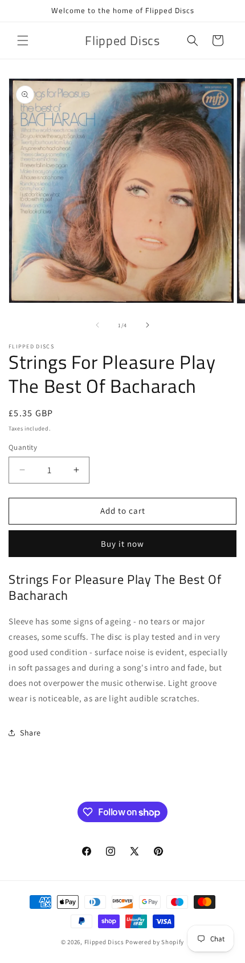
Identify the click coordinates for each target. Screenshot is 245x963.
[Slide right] (147, 325)
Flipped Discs (104, 942)
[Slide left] (97, 325)
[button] (22, 40)
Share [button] (30, 733)
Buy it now (122, 543)
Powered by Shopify (154, 942)
